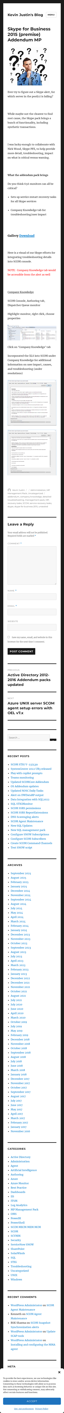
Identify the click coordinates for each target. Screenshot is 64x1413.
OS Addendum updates (25, 786)
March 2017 (18, 1118)
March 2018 (18, 1070)
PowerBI (16, 1218)
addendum (13, 496)
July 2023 (16, 956)
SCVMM (16, 1235)
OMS (14, 1213)
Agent (14, 1165)
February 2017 (19, 1122)
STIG (14, 1262)
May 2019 (17, 1030)
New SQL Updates (21, 825)
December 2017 (20, 1078)
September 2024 (21, 899)
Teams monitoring (22, 777)
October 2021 (19, 991)
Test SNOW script (21, 847)
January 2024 (19, 930)
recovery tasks (15, 503)
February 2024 (20, 925)
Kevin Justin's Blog (25, 15)
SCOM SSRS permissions (26, 808)
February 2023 (19, 969)
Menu (51, 14)
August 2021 (18, 995)
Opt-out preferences (24, 1409)
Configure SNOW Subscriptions (30, 834)
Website (13, 621)
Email (12, 606)
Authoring (17, 1174)
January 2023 (19, 973)
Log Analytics (19, 1205)
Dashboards (18, 1192)
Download (26, 236)
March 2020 (18, 1017)
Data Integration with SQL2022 (30, 799)
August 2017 (18, 1096)
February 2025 (20, 882)
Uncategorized (35, 493)
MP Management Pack (24, 1209)
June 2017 (17, 1105)
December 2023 (20, 934)
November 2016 (20, 1131)
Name (12, 590)
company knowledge (31, 496)
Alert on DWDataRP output (27, 795)
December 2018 (20, 1039)
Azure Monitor (20, 1183)
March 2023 (18, 965)
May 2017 (16, 1109)
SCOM (26, 503)
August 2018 (18, 1057)
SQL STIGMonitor (22, 803)
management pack (35, 500)
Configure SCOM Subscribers (28, 838)
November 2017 (20, 1083)
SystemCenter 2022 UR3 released (31, 768)
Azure (14, 1178)
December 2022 (20, 978)
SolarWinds (18, 1253)
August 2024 (18, 903)
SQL (13, 1257)
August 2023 (18, 952)
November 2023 (20, 938)
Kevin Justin (18, 490)
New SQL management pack (28, 830)
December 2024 (20, 890)
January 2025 (19, 886)
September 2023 (21, 947)
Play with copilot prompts (26, 773)
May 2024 (17, 912)
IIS (12, 1196)
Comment (15, 543)
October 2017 (19, 1087)
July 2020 (16, 1004)
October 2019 (19, 1022)
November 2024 (20, 895)
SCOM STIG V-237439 (24, 764)
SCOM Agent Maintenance (27, 821)
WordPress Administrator (26, 1305)
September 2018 (21, 1052)
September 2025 (21, 873)
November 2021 (20, 987)
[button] (59, 1372)
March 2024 (18, 921)
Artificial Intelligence (24, 1170)
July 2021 (16, 1000)
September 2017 (20, 1091)
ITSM (14, 1200)
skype (11, 506)
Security (16, 1240)
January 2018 (19, 1074)
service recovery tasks (40, 503)
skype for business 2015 (26, 506)
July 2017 (16, 1100)
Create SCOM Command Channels (31, 843)
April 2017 (17, 1113)
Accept (32, 1401)
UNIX (14, 1275)
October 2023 (19, 943)
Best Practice (19, 1187)
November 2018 (20, 1043)
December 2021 (20, 982)
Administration (38, 490)
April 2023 (17, 960)
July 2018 (16, 1061)
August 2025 (18, 877)
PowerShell (18, 1222)
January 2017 (18, 1126)
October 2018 (19, 1048)
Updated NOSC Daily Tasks (27, 790)
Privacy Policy (41, 1409)
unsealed (43, 506)
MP (47, 500)
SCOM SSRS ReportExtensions (29, 812)
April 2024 (17, 917)
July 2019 (16, 1026)
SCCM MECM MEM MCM (26, 1227)
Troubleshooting (21, 1266)
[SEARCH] (53, 740)
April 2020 (17, 1013)
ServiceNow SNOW (22, 1244)
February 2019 (19, 1035)
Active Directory (20, 1157)
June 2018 (17, 1065)
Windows (16, 1279)
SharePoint (18, 1248)
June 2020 (17, 1008)
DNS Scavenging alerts (25, 816)
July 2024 (16, 908)
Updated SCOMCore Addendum (30, 781)
